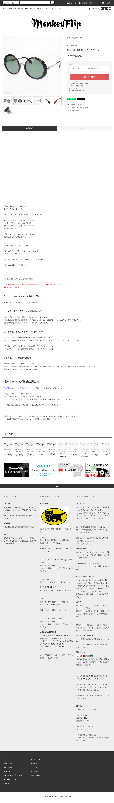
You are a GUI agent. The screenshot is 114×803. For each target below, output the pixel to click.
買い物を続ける (74, 110)
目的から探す (31, 8)
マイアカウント (36, 759)
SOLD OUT (89, 76)
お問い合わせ (95, 8)
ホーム (5, 8)
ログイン (95, 3)
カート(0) (107, 3)
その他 (73, 38)
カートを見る (35, 771)
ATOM (10, 783)
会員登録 (84, 3)
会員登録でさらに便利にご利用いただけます (82, 83)
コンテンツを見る (44, 8)
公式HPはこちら (56, 8)
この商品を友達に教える (77, 104)
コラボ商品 (75, 37)
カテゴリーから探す (17, 8)
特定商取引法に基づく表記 (77, 91)
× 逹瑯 (80, 37)
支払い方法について (11, 763)
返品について (73, 88)
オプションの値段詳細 (76, 86)
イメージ (84, 128)
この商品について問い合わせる (79, 107)
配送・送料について (11, 767)
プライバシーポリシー (11, 779)
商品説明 (29, 128)
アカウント (73, 3)
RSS (5, 783)
